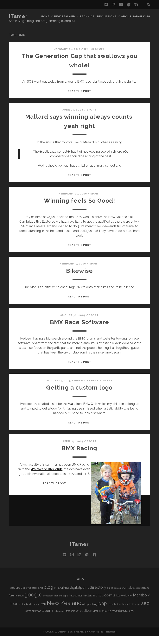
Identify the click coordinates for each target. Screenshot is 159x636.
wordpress (120, 611)
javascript (95, 595)
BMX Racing (79, 448)
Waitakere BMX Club (82, 404)
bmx (57, 587)
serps (28, 611)
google (33, 594)
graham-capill (61, 596)
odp (84, 604)
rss (131, 603)
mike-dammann (31, 604)
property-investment (118, 604)
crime (64, 587)
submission (59, 611)
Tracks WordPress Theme (63, 631)
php (102, 603)
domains (118, 588)
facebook (137, 588)
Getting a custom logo (79, 387)
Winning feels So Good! (79, 200)
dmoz (110, 588)
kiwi (130, 595)
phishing (92, 604)
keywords (121, 595)
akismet (27, 588)
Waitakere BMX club (46, 469)
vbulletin (86, 611)
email (127, 587)
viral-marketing (102, 610)
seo (145, 603)
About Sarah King (135, 16)
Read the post (79, 91)
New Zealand (64, 16)
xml (131, 610)
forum (145, 588)
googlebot (48, 596)
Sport (92, 109)
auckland (37, 587)
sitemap (36, 610)
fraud (21, 596)
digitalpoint (79, 587)
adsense (16, 587)
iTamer (18, 16)
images (73, 595)
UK (77, 611)
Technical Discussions (98, 16)
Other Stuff (94, 49)
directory (98, 587)
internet (82, 595)
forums (13, 595)
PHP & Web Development (93, 380)
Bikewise (79, 270)
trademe (70, 611)
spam (47, 610)
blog (48, 587)
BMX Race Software (79, 322)
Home (45, 16)
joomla (109, 595)
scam (137, 604)
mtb (43, 604)
